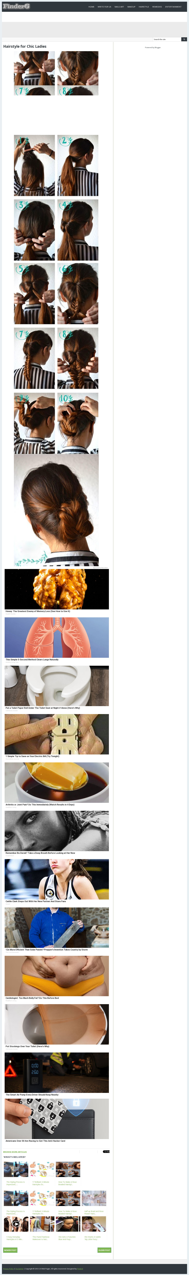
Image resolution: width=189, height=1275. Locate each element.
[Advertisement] (56, 114)
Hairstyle (144, 6)
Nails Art (119, 6)
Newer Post (10, 1250)
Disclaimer (19, 1269)
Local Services (95, 17)
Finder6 (80, 1269)
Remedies (157, 6)
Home (91, 6)
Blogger (158, 47)
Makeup (131, 6)
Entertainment (173, 6)
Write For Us (104, 6)
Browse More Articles (15, 1151)
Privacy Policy (8, 1269)
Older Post (104, 1250)
